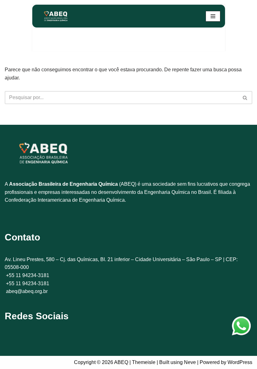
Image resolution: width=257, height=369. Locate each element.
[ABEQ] (56, 16)
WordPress (240, 362)
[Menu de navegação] (213, 16)
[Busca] (245, 97)
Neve (190, 362)
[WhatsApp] (241, 327)
